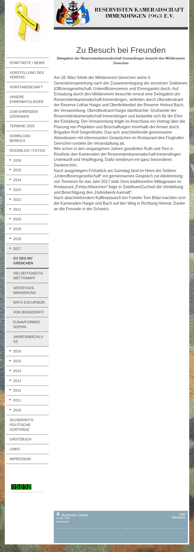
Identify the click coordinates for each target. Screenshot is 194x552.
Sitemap (83, 514)
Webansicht (178, 517)
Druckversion (69, 514)
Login (182, 513)
